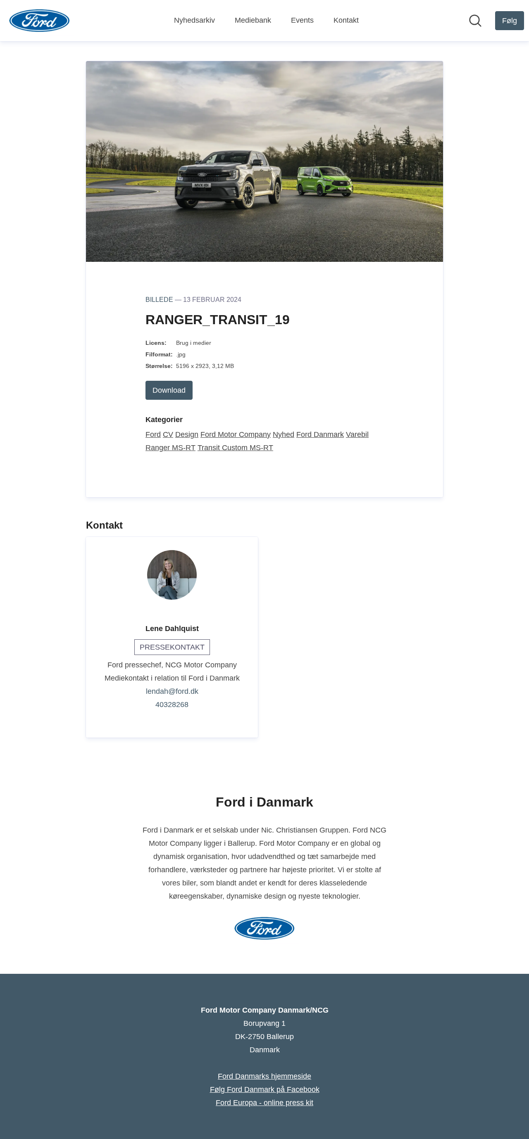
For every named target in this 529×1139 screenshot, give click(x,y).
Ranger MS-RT (170, 448)
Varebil (357, 434)
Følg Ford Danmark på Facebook (264, 1089)
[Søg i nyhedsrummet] (475, 20)
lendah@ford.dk (172, 691)
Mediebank (253, 20)
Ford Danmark (320, 434)
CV (168, 434)
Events (302, 20)
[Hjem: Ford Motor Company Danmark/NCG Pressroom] (39, 20)
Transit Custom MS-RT (235, 448)
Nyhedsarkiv (194, 20)
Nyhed (283, 434)
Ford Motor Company (235, 434)
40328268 (171, 704)
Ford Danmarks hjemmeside (264, 1076)
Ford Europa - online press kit (264, 1103)
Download (169, 390)
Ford (153, 434)
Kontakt (346, 20)
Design (186, 434)
